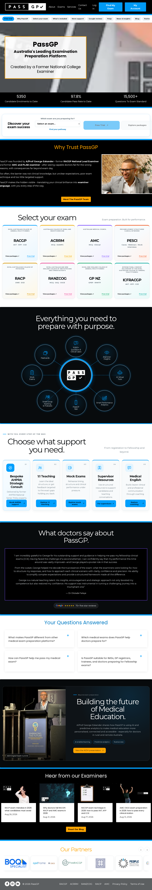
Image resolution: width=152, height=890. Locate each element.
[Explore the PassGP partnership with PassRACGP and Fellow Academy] (44, 863)
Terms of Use (137, 884)
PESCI (132, 240)
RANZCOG (57, 278)
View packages (12, 256)
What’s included (60, 19)
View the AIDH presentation (89, 750)
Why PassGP (22, 19)
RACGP (20, 240)
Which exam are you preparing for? (58, 118)
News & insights (123, 19)
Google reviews (95, 19)
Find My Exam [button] (110, 7)
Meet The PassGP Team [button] (76, 199)
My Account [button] (135, 7)
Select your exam (40, 19)
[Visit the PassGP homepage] (76, 375)
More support (78, 19)
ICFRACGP (132, 280)
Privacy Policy (119, 884)
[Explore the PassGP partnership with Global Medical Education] (128, 863)
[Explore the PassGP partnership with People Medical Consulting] (100, 863)
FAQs (109, 19)
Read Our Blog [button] (76, 829)
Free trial (8, 19)
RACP (20, 278)
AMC (94, 240)
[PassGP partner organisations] (76, 863)
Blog (137, 19)
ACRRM (57, 240)
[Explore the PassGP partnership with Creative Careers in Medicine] (72, 863)
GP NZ (94, 278)
